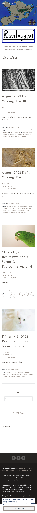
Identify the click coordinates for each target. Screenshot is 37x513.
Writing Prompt (22, 136)
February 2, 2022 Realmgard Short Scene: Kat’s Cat (15, 341)
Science (31, 208)
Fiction (16, 132)
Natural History (21, 208)
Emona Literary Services (22, 496)
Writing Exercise (14, 127)
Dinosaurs (4, 208)
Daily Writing (27, 206)
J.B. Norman (7, 110)
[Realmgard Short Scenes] (23, 457)
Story (8, 127)
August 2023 (9, 130)
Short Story (9, 134)
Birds (7, 293)
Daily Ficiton (12, 293)
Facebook (18, 413)
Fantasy (12, 132)
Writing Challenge (22, 134)
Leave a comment (9, 112)
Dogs (7, 132)
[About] (18, 457)
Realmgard (7, 3)
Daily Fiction (25, 130)
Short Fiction (5, 210)
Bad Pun (15, 130)
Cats (20, 130)
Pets (20, 132)
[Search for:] (18, 399)
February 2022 (21, 372)
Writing (15, 134)
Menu (31, 3)
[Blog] (14, 457)
